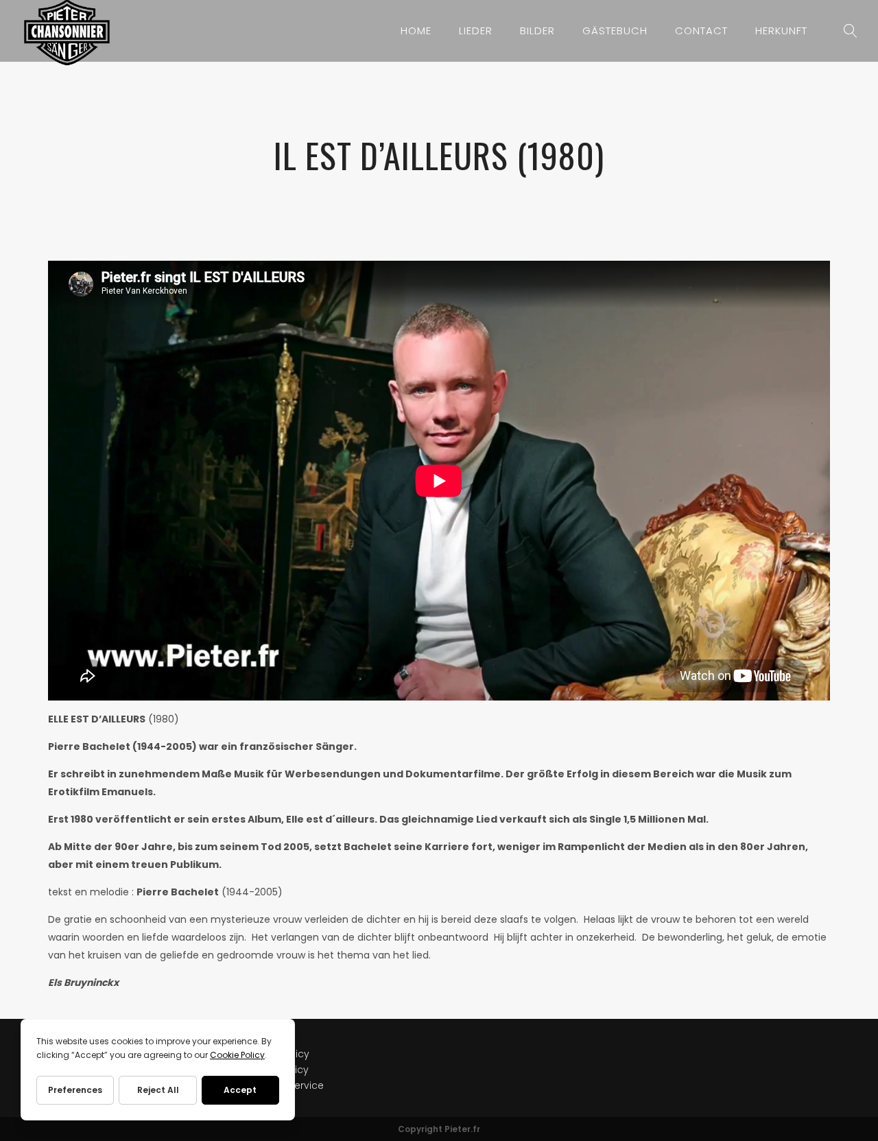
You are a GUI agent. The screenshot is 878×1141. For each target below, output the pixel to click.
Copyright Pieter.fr (439, 1129)
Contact (701, 30)
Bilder (537, 30)
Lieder (476, 30)
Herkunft (781, 30)
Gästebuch (615, 30)
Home (416, 30)
